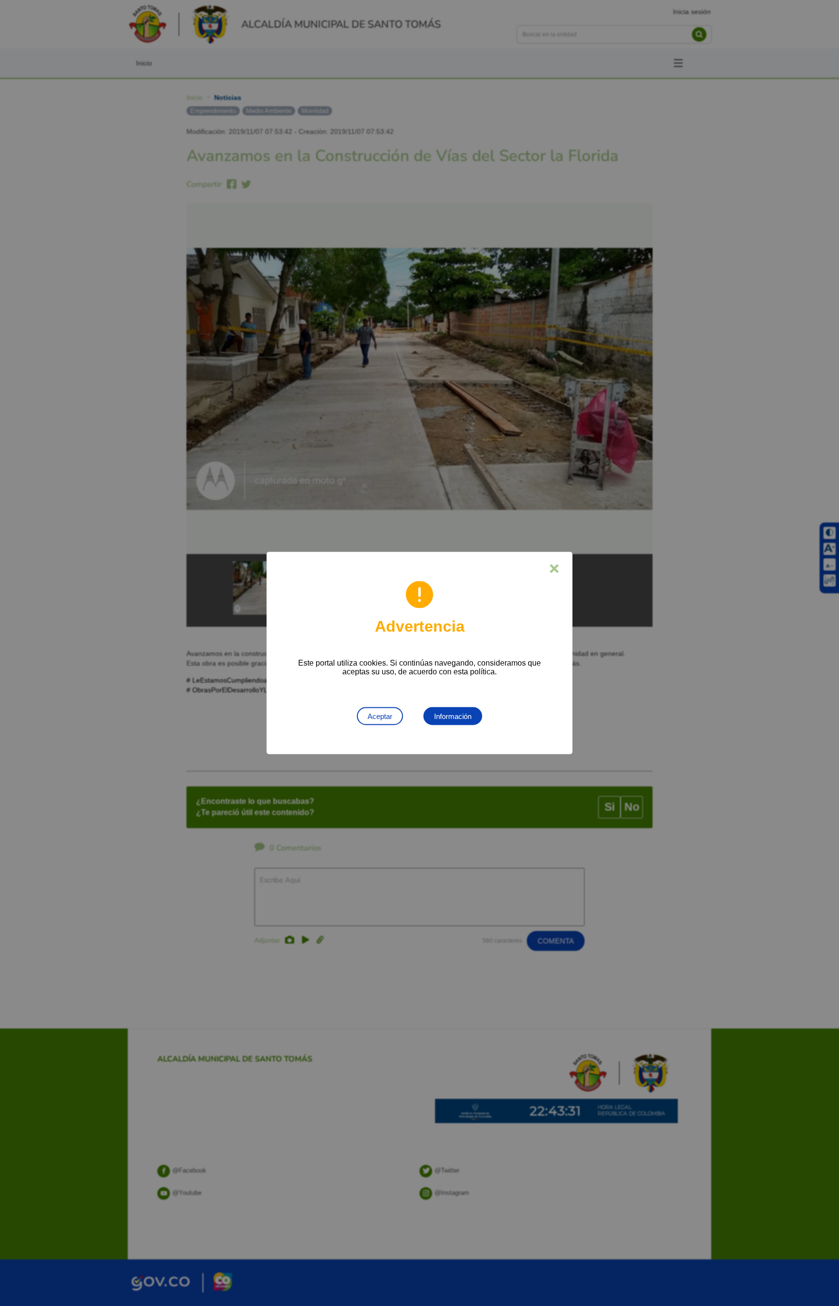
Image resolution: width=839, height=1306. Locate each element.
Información (452, 716)
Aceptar (380, 716)
